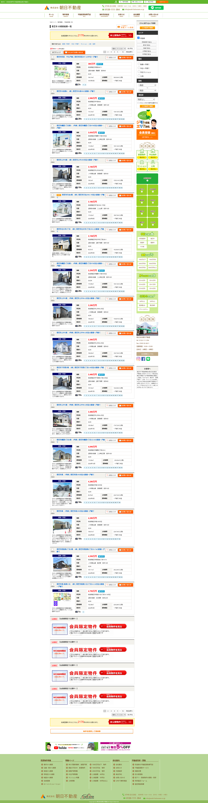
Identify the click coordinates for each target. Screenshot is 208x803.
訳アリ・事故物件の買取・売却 (145, 777)
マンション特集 (74, 777)
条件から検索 (48, 764)
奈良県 (142, 38)
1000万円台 (152, 259)
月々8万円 (142, 288)
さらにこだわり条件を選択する (148, 103)
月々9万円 (152, 288)
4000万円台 (142, 267)
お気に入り (138, 2)
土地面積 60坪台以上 (100, 781)
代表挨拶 (119, 771)
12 (123, 52)
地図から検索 (48, 777)
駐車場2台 (142, 305)
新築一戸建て (66, 44)
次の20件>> (129, 52)
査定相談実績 (139, 784)
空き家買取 (139, 774)
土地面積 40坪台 (98, 774)
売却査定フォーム (141, 781)
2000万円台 (142, 263)
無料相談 (158, 8)
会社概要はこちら (147, 354)
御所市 (142, 222)
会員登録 (47, 781)
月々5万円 (152, 280)
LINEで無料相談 (121, 781)
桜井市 (153, 211)
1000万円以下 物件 (99, 764)
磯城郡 (142, 200)
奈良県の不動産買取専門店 (144, 764)
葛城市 (153, 200)
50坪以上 (152, 301)
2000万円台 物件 (98, 771)
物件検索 (125, 2)
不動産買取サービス (142, 768)
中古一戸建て (75, 44)
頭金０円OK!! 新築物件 (77, 768)
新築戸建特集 (73, 771)
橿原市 (142, 211)
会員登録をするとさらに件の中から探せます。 (80, 35)
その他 (153, 222)
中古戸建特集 (73, 774)
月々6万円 (142, 284)
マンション (84, 44)
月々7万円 (152, 284)
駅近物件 (152, 305)
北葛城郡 (153, 189)
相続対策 (138, 771)
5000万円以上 (152, 267)
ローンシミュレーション (52, 784)
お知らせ (119, 768)
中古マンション (145, 72)
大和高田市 (147, 178)
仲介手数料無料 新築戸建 (78, 764)
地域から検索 (48, 771)
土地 (90, 44)
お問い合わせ (120, 777)
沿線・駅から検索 (50, 768)
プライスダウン (143, 309)
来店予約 (119, 774)
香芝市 (142, 189)
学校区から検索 (49, 774)
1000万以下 (142, 259)
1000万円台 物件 (98, 768)
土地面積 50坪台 (98, 777)
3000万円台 (152, 263)
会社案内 (119, 764)
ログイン (162, 2)
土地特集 (72, 781)
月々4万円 (142, 280)
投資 (94, 44)
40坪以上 (142, 301)
